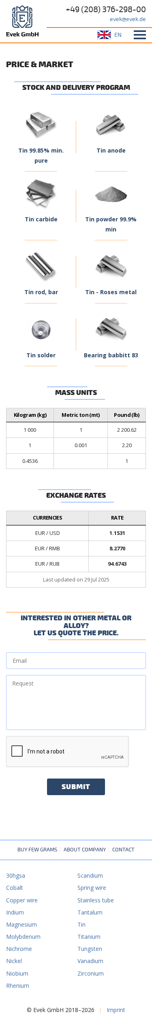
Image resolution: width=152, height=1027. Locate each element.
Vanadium (90, 961)
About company (85, 850)
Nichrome (19, 949)
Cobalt (14, 887)
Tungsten (89, 949)
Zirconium (90, 973)
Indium (15, 912)
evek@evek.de (128, 19)
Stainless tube (95, 900)
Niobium (17, 973)
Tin (81, 924)
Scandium (90, 875)
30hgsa (15, 875)
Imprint (116, 1010)
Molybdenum (23, 936)
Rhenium (17, 985)
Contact (123, 850)
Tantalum (90, 912)
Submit (76, 787)
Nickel (14, 961)
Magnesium (21, 924)
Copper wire (22, 900)
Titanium (89, 936)
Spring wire (91, 887)
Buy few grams (37, 850)
